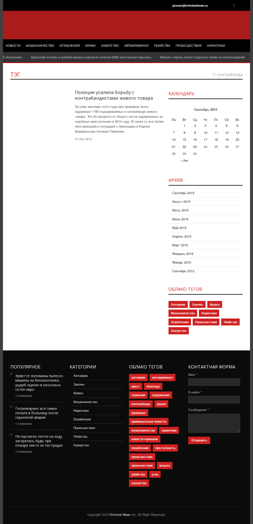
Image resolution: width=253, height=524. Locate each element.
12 (227, 132)
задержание (161, 395)
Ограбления (180, 322)
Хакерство (178, 330)
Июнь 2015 (180, 219)
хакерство (139, 483)
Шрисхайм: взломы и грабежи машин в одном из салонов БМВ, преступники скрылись (84, 57)
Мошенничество (183, 313)
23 (195, 146)
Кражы (215, 304)
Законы (197, 304)
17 (205, 139)
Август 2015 (181, 201)
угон (155, 474)
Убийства (230, 322)
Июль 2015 (180, 210)
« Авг (184, 160)
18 (216, 139)
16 (195, 139)
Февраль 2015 (182, 253)
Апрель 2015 (181, 236)
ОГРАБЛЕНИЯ (70, 45)
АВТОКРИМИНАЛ (136, 45)
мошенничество (143, 430)
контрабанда (140, 404)
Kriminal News (120, 514)
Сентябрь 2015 (183, 192)
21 (173, 146)
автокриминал (162, 377)
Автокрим (178, 304)
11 (216, 132)
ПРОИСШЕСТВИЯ (189, 45)
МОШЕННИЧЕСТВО (40, 45)
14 (173, 139)
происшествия (142, 465)
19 (227, 139)
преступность (165, 448)
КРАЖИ (90, 45)
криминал (138, 412)
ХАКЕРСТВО (110, 45)
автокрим (138, 377)
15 (184, 139)
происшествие (142, 457)
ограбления (139, 448)
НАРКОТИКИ (216, 45)
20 (237, 139)
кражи (161, 404)
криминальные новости (148, 421)
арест (135, 386)
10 (205, 132)
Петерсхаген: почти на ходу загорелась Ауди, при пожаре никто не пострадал (39, 441)
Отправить (199, 440)
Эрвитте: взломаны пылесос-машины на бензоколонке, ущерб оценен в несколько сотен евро (39, 382)
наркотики (169, 430)
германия (138, 395)
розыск (164, 465)
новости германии (144, 439)
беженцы (153, 386)
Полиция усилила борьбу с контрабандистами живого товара (114, 95)
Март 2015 (180, 245)
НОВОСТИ (13, 45)
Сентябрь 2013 (183, 271)
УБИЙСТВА (162, 45)
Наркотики (209, 313)
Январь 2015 (181, 262)
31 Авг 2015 (83, 139)
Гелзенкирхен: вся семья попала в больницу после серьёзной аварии (36, 413)
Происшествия (206, 322)
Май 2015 (179, 227)
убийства (138, 474)
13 (237, 132)
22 (184, 146)
